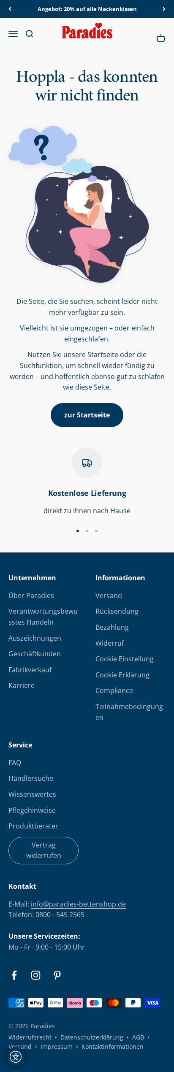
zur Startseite (87, 415)
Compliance (114, 690)
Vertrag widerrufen (43, 850)
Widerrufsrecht (30, 1037)
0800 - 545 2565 (59, 914)
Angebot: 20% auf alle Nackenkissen (87, 9)
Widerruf (109, 643)
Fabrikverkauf (30, 669)
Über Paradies (31, 595)
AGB (138, 1037)
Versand (108, 595)
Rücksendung (117, 611)
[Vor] (164, 9)
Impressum (57, 1046)
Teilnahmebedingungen (129, 712)
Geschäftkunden (34, 653)
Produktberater (33, 826)
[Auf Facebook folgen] (14, 975)
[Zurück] (9, 9)
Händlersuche (30, 778)
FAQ (14, 762)
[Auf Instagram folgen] (35, 975)
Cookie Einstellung (124, 658)
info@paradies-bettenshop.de (78, 904)
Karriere (21, 685)
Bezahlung (112, 627)
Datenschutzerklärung (91, 1037)
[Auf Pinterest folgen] (57, 975)
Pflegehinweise (32, 810)
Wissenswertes (32, 794)
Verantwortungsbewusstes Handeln (43, 616)
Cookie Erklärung (122, 674)
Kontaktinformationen (113, 1046)
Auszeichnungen (34, 638)
